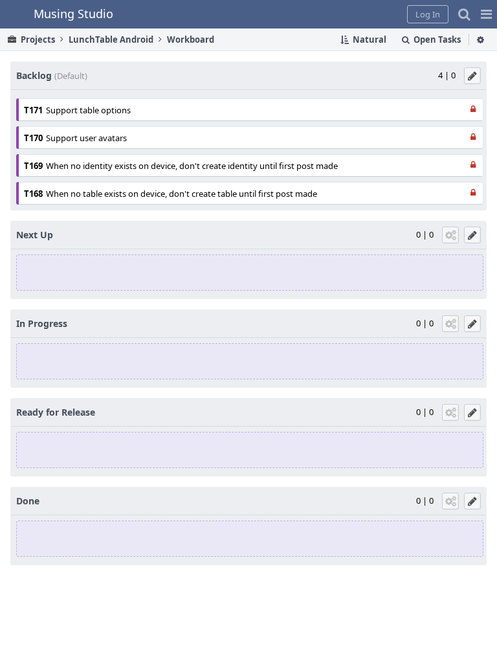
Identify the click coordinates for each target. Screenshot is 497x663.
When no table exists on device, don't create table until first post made (181, 193)
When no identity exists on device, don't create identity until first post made (192, 166)
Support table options (88, 110)
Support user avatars (86, 138)
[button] (486, 14)
